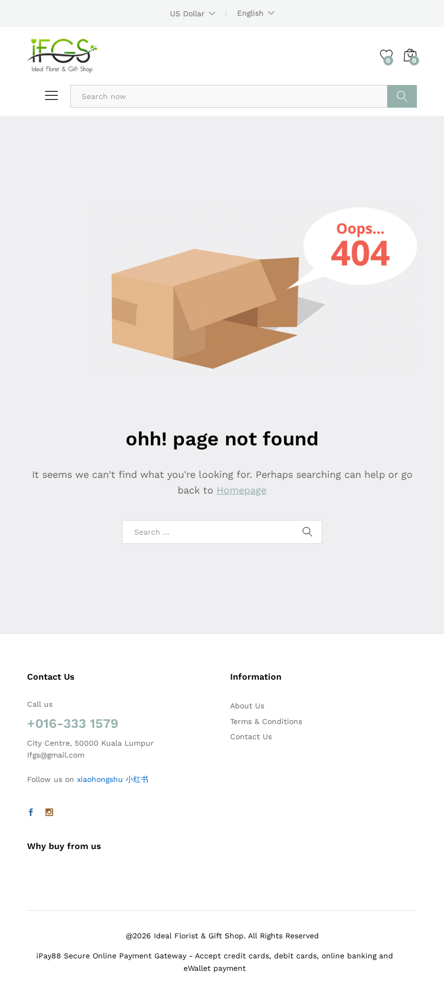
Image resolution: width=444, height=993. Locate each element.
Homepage (241, 490)
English (250, 13)
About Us (247, 705)
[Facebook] (31, 813)
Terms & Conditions (266, 721)
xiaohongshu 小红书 (112, 779)
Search (402, 96)
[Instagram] (49, 813)
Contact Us (251, 736)
